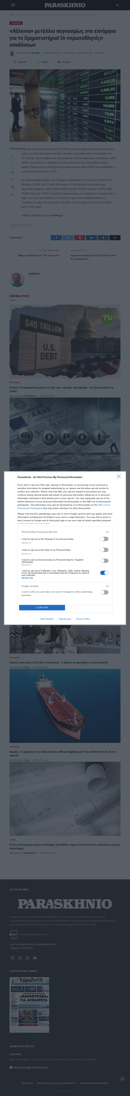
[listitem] (65, 532)
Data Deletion (47, 619)
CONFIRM (42, 607)
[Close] (120, 477)
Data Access (65, 619)
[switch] (104, 539)
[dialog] (65, 548)
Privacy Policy (83, 619)
